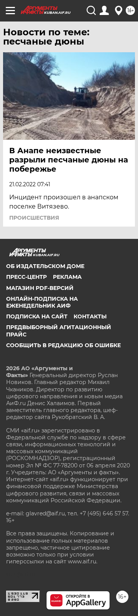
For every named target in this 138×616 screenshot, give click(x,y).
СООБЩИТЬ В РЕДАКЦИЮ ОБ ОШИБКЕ (63, 345)
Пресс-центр (26, 276)
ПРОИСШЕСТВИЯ (34, 217)
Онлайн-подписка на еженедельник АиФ (42, 302)
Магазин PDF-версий (40, 288)
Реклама (67, 276)
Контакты (90, 316)
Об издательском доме (45, 266)
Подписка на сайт (36, 316)
